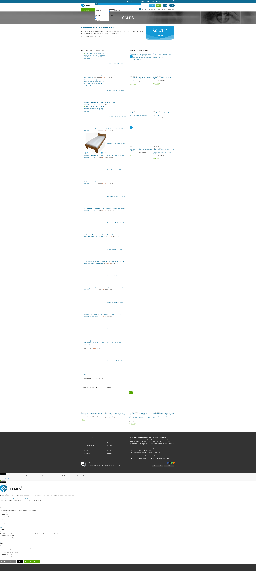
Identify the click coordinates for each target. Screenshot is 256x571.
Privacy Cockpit (3, 479)
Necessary (2, 498)
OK (0, 480)
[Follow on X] (164, 1)
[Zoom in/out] (13, 565)
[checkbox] (102, 12)
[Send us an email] (170, 463)
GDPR (1, 542)
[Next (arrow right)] (5, 568)
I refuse (3, 480)
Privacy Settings (11, 479)
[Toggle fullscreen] (9, 565)
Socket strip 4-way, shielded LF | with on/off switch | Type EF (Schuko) (91, 414)
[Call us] (167, 1)
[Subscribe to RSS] (169, 1)
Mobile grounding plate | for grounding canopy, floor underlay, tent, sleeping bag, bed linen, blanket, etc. (164, 78)
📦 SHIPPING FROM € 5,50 (87, 1)
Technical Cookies (4, 504)
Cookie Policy (18, 479)
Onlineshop (2, 528)
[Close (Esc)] (1, 565)
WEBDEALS (171, 9)
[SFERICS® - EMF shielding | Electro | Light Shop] (87, 5)
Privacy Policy (20, 498)
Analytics (7, 498)
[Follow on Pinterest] (168, 1)
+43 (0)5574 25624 (117, 465)
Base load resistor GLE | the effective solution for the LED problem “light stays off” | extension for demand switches (141, 149)
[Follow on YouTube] (171, 1)
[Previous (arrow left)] (1, 568)
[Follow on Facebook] (162, 1)
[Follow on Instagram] (163, 1)
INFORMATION (161, 9)
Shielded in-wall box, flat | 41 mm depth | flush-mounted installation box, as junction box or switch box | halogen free (163, 114)
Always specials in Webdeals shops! (159, 30)
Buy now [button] (155, 120)
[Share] (5, 565)
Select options (133, 84)
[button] (172, 5)
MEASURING (151, 9)
